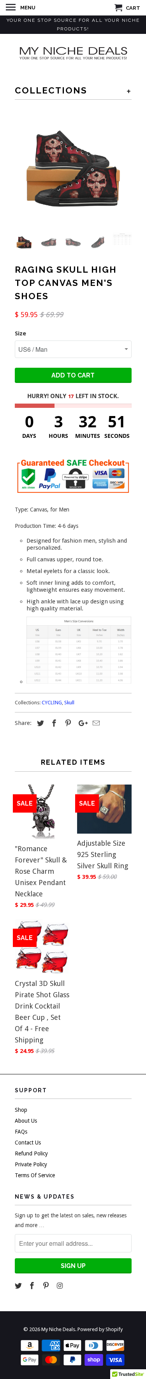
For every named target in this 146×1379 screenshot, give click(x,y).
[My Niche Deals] (73, 53)
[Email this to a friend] (95, 723)
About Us (26, 1121)
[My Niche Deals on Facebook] (32, 1286)
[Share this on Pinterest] (67, 723)
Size (20, 333)
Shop (21, 1110)
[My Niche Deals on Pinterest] (46, 1286)
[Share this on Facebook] (53, 723)
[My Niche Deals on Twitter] (19, 1286)
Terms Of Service (35, 1175)
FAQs (21, 1132)
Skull (69, 702)
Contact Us (28, 1142)
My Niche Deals (58, 1329)
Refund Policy (31, 1153)
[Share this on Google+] (81, 723)
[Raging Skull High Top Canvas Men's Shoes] (73, 168)
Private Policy (31, 1164)
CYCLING (52, 702)
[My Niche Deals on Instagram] (60, 1286)
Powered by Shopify (100, 1329)
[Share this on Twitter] (39, 723)
